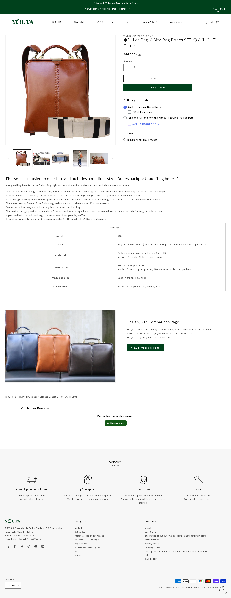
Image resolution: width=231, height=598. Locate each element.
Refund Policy (152, 539)
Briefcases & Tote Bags (87, 539)
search (148, 527)
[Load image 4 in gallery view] (79, 158)
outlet (78, 555)
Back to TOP (151, 558)
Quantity (127, 60)
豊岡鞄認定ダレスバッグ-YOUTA (177, 587)
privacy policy (152, 543)
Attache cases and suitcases (89, 535)
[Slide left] (9, 158)
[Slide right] (112, 158)
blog (128, 21)
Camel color (18, 396)
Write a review (115, 423)
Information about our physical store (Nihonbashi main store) (176, 535)
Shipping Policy (152, 547)
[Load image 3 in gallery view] (60, 158)
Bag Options (81, 543)
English (11, 585)
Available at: (176, 21)
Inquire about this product (142, 139)
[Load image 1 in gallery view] (22, 158)
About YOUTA (150, 21)
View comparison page (145, 347)
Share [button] (130, 133)
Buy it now (158, 87)
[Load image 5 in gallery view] (99, 158)
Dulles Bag (80, 531)
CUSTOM (56, 21)
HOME (7, 396)
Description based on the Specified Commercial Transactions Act (176, 553)
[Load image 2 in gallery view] (41, 158)
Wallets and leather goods (88, 547)
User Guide (150, 531)
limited (78, 527)
